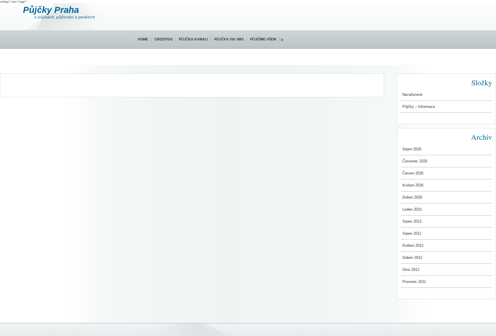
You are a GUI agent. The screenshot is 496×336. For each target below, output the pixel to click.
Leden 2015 (412, 209)
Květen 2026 (412, 185)
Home (143, 39)
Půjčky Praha (51, 10)
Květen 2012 (412, 245)
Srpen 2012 (411, 233)
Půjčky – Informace (418, 106)
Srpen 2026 (411, 149)
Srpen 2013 (411, 221)
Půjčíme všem (263, 39)
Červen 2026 (412, 173)
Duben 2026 (412, 197)
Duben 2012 (412, 257)
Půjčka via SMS (229, 39)
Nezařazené (412, 94)
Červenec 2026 (414, 161)
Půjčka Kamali (193, 39)
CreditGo (163, 39)
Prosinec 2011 (414, 281)
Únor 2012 (410, 269)
